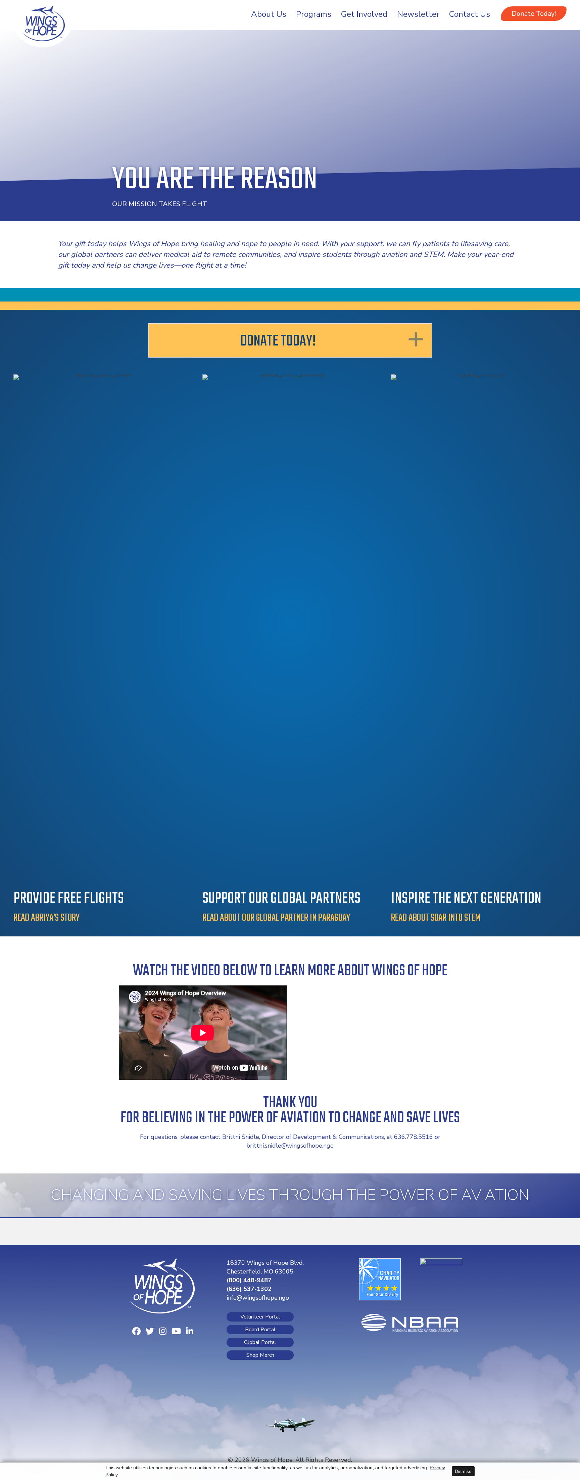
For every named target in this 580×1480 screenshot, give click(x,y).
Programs (313, 14)
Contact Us (469, 14)
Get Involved (364, 14)
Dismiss (463, 1471)
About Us (268, 14)
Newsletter (418, 14)
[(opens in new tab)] (380, 1279)
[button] (534, 13)
